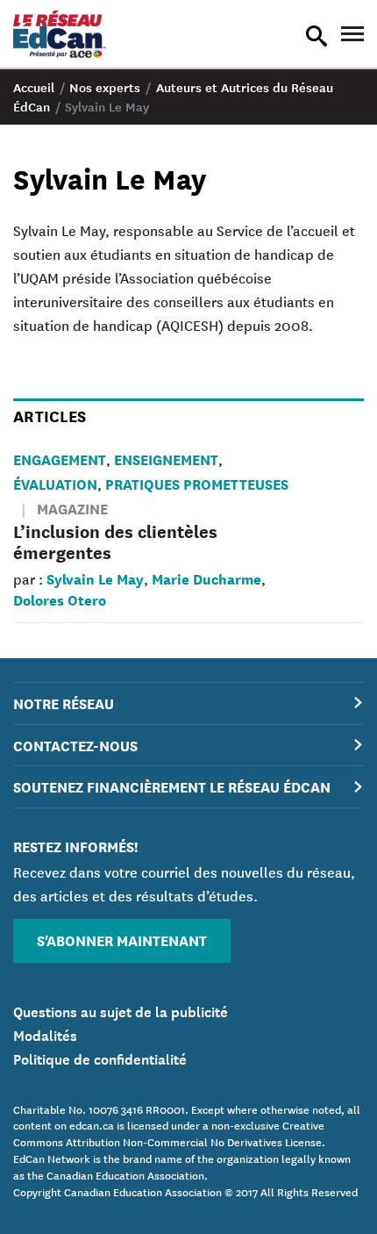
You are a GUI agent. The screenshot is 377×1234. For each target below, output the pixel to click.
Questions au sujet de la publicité (120, 1010)
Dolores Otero (59, 599)
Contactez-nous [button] (75, 745)
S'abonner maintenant (122, 940)
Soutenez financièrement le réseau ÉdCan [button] (172, 786)
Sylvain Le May (95, 578)
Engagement (59, 459)
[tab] (188, 703)
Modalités (45, 1033)
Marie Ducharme (206, 578)
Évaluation (55, 483)
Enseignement (166, 459)
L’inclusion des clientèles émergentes (115, 541)
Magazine (72, 508)
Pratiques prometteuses (196, 483)
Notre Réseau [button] (63, 703)
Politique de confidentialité (100, 1057)
